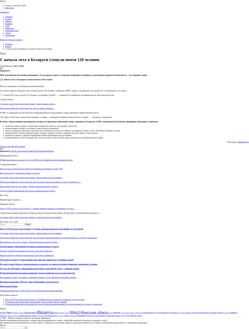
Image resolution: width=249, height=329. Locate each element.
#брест (75, 312)
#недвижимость (51, 316)
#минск (233, 312)
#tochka (3, 313)
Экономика (10, 35)
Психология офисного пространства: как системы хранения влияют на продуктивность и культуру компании (48, 238)
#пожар (73, 316)
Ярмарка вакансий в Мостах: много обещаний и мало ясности (29, 282)
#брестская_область (94, 312)
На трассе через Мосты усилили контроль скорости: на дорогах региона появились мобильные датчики (48, 264)
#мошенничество (25, 316)
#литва (219, 313)
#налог (35, 316)
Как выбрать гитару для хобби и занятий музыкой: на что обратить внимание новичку (38, 277)
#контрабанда (204, 313)
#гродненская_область (128, 313)
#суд (123, 316)
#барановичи (30, 312)
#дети (157, 312)
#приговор (90, 316)
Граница (9, 24)
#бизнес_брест (64, 313)
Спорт (8, 33)
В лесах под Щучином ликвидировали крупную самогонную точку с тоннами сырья (39, 269)
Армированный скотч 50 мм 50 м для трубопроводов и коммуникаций (31, 291)
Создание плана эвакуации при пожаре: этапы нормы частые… (28, 104)
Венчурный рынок (9, 286)
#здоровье (181, 313)
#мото (16, 316)
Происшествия (11, 31)
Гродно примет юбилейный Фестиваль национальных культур (29, 247)
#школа (139, 316)
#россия (110, 315)
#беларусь (4, 146)
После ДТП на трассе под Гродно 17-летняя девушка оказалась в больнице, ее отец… (37, 208)
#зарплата (174, 312)
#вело (110, 313)
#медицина (226, 313)
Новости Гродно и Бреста (11, 40)
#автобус (15, 313)
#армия (21, 313)
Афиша (8, 21)
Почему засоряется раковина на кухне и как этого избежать (26, 251)
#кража (213, 313)
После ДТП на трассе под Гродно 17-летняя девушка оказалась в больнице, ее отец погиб (41, 229)
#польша (81, 315)
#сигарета (117, 316)
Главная (8, 17)
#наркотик (41, 316)
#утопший (20, 146)
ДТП (7, 26)
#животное (164, 313)
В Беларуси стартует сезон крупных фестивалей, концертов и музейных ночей (36, 260)
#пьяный (97, 316)
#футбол (133, 316)
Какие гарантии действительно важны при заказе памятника (27, 255)
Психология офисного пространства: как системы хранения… (27, 108)
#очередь (61, 316)
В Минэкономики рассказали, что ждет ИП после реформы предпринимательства (36, 160)
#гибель (12, 146)
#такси (128, 316)
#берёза (57, 313)
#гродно (138, 313)
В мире (8, 19)
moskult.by (4, 12)
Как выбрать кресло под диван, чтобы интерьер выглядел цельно (29, 242)
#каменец (188, 313)
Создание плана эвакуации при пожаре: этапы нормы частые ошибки (31, 217)
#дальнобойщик (148, 313)
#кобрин (195, 313)
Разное (3, 53)
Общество (9, 28)
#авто (9, 312)
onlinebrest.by (243, 142)
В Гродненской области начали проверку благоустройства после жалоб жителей (37, 273)
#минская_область (6, 316)
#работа (103, 316)
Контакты (9, 8)
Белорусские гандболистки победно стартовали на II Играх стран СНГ (31, 169)
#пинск (67, 316)
